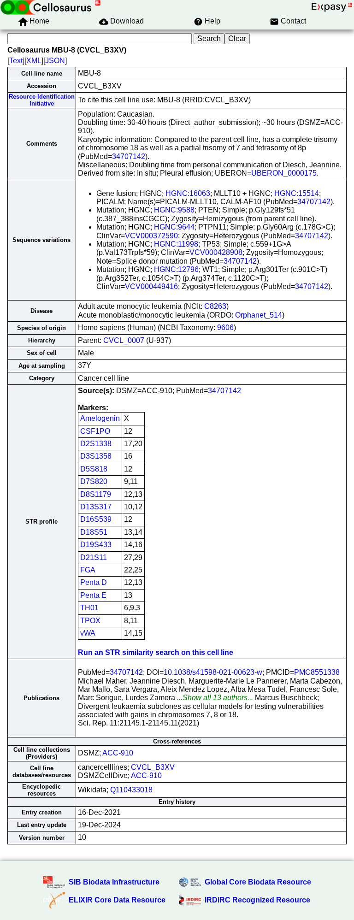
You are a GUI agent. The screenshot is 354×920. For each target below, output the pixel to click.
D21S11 (93, 557)
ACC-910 (117, 753)
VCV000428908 (215, 252)
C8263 (215, 306)
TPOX (90, 621)
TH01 (89, 608)
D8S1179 (95, 494)
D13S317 (96, 507)
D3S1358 (96, 456)
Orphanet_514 (258, 315)
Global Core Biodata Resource (258, 882)
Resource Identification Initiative (42, 100)
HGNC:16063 (187, 193)
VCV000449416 (151, 286)
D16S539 (96, 519)
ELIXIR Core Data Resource (117, 900)
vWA (87, 633)
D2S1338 (96, 444)
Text (16, 61)
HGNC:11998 (176, 244)
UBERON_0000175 (284, 173)
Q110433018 (131, 790)
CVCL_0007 (123, 340)
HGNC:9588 (174, 210)
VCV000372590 (151, 236)
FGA (87, 570)
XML (33, 61)
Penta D (93, 582)
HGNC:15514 (296, 193)
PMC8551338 (317, 672)
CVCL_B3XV (153, 767)
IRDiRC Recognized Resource (257, 900)
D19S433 (96, 544)
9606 (225, 327)
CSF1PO (95, 431)
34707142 (128, 156)
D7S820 (93, 481)
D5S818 (93, 469)
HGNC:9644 (174, 227)
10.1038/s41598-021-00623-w (213, 672)
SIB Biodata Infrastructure (114, 882)
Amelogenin (100, 418)
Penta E (93, 595)
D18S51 (93, 532)
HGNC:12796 (176, 269)
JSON (55, 61)
